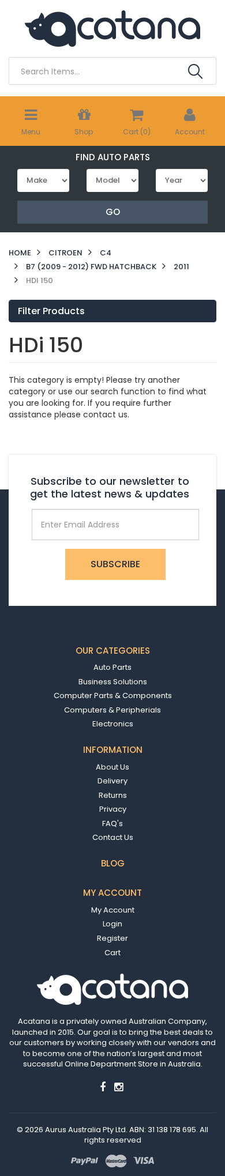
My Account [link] (112, 909)
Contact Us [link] (112, 837)
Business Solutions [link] (112, 681)
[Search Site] (195, 71)
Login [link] (112, 923)
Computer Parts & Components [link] (113, 695)
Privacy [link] (112, 809)
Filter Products (51, 311)
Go (113, 212)
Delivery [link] (112, 780)
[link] (103, 1087)
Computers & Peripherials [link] (112, 709)
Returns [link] (113, 795)
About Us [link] (112, 767)
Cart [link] (112, 952)
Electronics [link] (112, 723)
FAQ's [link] (112, 823)
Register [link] (112, 938)
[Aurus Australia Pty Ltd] (112, 27)
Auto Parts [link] (112, 667)
